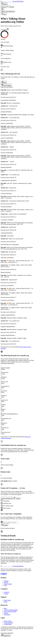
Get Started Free (10, 11)
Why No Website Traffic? (11, 610)
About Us (6, 592)
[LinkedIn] (4, 574)
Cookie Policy (8, 624)
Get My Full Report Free (7, 498)
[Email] (6, 574)
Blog (5, 608)
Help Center (7, 600)
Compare (5, 525)
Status (5, 601)
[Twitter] (2, 574)
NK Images (7, 614)
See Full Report (7, 85)
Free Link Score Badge (10, 611)
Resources (4, 7)
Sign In (3, 11)
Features (6, 581)
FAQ (5, 585)
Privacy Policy (8, 621)
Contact (6, 593)
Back (4, 14)
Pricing (11, 7)
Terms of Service (8, 622)
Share (4, 82)
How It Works (8, 584)
